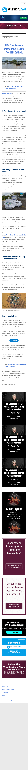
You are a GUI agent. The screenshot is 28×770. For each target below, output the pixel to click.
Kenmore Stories (5, 686)
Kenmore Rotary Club (7, 94)
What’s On (4, 695)
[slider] (15, 533)
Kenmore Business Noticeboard (8, 689)
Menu (23, 3)
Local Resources (5, 692)
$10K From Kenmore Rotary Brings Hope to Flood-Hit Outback (14, 48)
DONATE (14, 340)
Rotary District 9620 (11, 235)
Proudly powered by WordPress (14, 700)
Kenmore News (4, 700)
